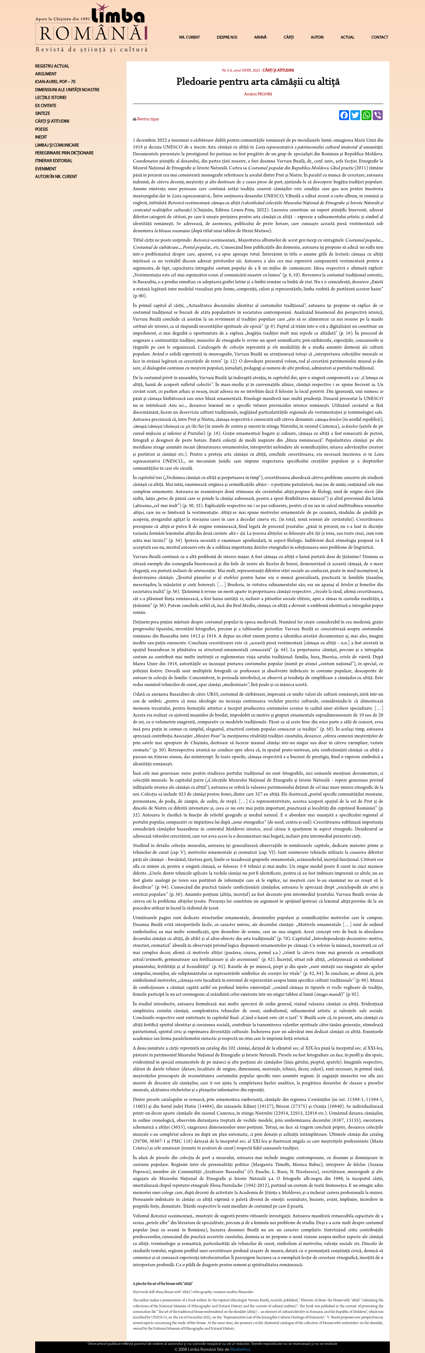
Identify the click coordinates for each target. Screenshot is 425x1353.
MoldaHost (240, 1349)
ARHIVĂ (260, 37)
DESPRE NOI (227, 37)
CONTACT (379, 37)
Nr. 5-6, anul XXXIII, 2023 (241, 71)
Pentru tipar (147, 119)
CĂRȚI (289, 37)
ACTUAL (347, 37)
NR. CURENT (189, 37)
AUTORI (317, 37)
